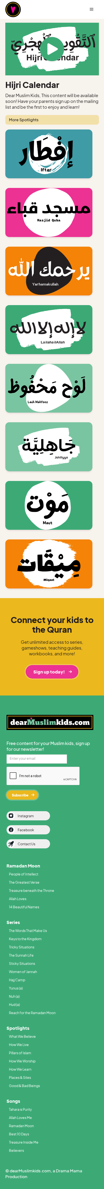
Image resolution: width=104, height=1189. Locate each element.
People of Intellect (23, 874)
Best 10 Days (19, 1134)
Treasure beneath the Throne (31, 890)
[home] (21, 9)
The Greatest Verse (24, 882)
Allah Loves (17, 898)
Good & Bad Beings (24, 1085)
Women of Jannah (23, 971)
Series (13, 922)
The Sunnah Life (21, 955)
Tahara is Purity (20, 1109)
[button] (91, 9)
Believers (16, 1150)
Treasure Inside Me (23, 1142)
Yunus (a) (16, 988)
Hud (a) (14, 1004)
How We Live (19, 1044)
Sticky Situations (22, 963)
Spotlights (18, 1028)
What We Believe (22, 1036)
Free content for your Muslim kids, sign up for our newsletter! (48, 746)
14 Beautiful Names (24, 907)
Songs (13, 1101)
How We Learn (20, 1069)
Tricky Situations (21, 947)
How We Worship (22, 1061)
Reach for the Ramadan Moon (32, 1012)
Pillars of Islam (20, 1053)
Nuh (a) (14, 996)
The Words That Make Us (28, 930)
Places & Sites (20, 1077)
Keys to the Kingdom (25, 939)
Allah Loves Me (20, 1117)
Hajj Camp (17, 980)
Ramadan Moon (23, 865)
